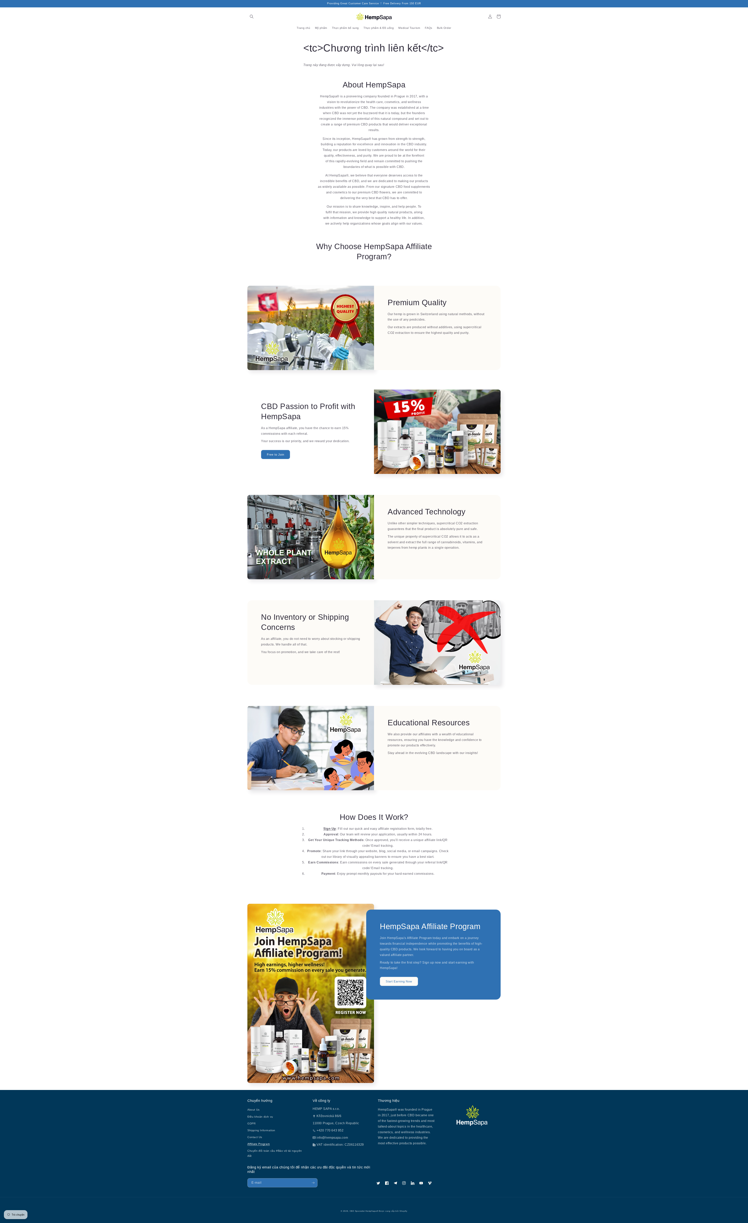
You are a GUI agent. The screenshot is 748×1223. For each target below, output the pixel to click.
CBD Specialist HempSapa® (364, 1211)
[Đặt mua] (313, 1182)
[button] (251, 16)
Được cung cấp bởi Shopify (393, 1211)
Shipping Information (261, 1130)
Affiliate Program (258, 1143)
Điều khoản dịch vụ (260, 1116)
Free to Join (275, 454)
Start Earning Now (399, 981)
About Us (253, 1109)
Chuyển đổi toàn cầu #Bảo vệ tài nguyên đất (274, 1153)
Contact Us (254, 1137)
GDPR (251, 1123)
